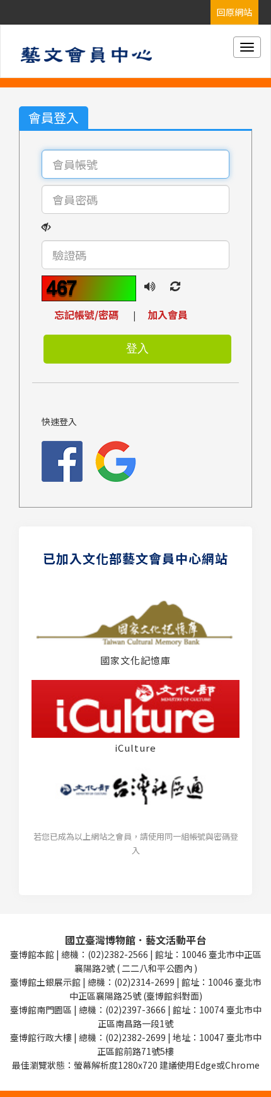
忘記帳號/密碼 (92, 314)
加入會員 (167, 314)
